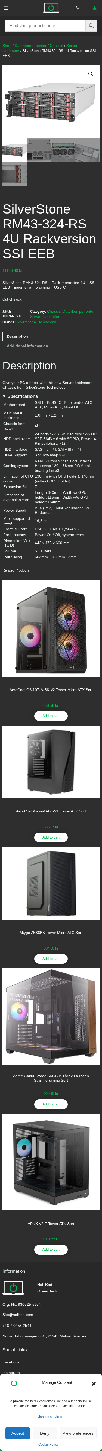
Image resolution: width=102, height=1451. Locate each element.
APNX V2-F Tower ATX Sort (51, 1224)
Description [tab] (17, 336)
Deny (45, 1433)
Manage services (49, 1417)
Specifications (22, 396)
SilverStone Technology (36, 322)
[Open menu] (5, 8)
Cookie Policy (48, 1444)
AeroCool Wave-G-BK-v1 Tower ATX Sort (51, 811)
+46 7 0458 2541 (17, 1325)
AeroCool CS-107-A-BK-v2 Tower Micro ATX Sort (51, 690)
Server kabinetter (44, 316)
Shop (6, 45)
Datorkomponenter (31, 45)
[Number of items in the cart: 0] (77, 7)
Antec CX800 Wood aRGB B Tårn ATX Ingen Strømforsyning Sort (51, 1078)
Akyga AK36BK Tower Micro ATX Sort (51, 933)
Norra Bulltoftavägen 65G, (24, 1336)
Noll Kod (44, 1284)
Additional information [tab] (27, 346)
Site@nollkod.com (17, 1315)
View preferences (78, 1433)
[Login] (94, 7)
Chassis (56, 45)
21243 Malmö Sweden (67, 1336)
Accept (17, 1433)
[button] (94, 1383)
